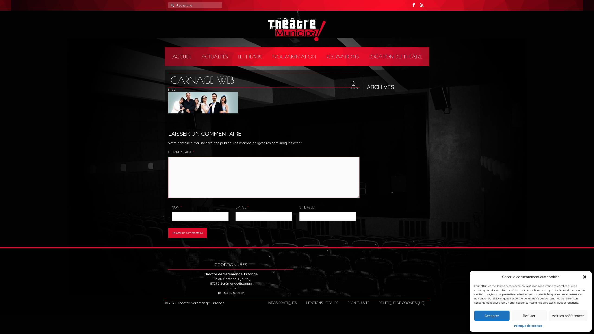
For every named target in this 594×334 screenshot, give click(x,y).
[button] (584, 277)
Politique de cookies (528, 326)
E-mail (242, 207)
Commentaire (181, 152)
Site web (307, 207)
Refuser (529, 316)
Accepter (491, 316)
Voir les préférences (568, 316)
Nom (177, 207)
